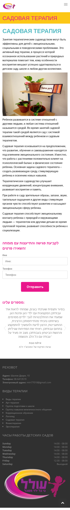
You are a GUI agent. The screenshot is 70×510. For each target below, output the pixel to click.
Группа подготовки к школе (20, 406)
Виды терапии (13, 399)
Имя (4, 255)
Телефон (7, 268)
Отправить (35, 287)
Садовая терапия (15, 419)
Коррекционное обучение (19, 412)
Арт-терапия (12, 402)
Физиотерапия (13, 423)
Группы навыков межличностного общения (29, 409)
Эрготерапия (13, 426)
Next (65, 328)
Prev (5, 328)
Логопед (10, 416)
